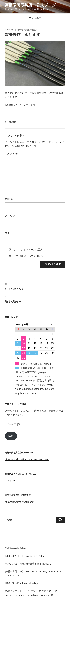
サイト (8, 232)
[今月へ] (46, 324)
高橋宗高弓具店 (30, 30)
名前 (9, 199)
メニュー (36, 17)
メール (10, 215)
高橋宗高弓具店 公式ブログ (30, 5)
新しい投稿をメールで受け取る (26, 256)
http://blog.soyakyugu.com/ (19, 501)
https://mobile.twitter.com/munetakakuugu (27, 459)
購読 (10, 435)
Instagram (10, 480)
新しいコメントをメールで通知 (26, 249)
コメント (11, 153)
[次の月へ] (52, 324)
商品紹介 (13, 122)
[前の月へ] (41, 324)
